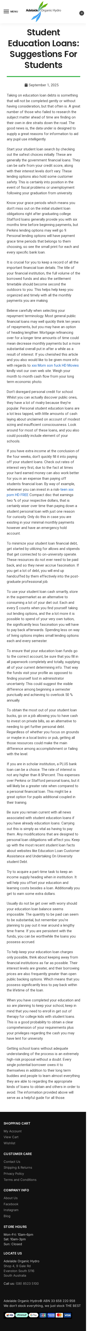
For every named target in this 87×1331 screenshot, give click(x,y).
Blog (7, 1216)
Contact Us (12, 1162)
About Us (11, 1198)
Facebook (11, 1204)
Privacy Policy (14, 1173)
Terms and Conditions (20, 1180)
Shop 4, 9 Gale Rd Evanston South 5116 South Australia (19, 1270)
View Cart (11, 1137)
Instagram (11, 1210)
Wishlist (9, 1143)
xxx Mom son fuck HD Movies (55, 365)
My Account (13, 1131)
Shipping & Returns (18, 1167)
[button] (77, 11)
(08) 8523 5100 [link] (27, 1283)
